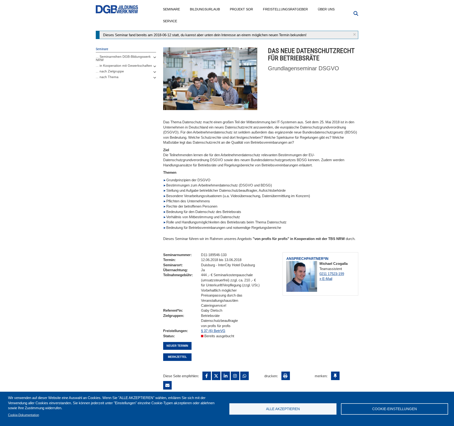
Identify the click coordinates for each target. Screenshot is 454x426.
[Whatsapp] (244, 376)
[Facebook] (206, 376)
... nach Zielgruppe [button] (110, 71)
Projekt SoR (241, 9)
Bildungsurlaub (205, 9)
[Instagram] (235, 376)
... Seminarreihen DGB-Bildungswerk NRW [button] (123, 58)
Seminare (171, 9)
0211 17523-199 (331, 274)
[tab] (126, 59)
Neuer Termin (177, 345)
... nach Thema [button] (107, 77)
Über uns (326, 9)
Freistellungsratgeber (285, 9)
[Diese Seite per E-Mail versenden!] (167, 385)
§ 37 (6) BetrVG (213, 331)
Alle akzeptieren (283, 409)
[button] (354, 34)
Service (170, 21)
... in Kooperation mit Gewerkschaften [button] (124, 65)
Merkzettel (177, 357)
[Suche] (356, 13)
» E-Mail (325, 279)
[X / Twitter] (216, 376)
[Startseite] (117, 9)
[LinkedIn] (225, 376)
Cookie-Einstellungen (394, 409)
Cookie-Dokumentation (23, 415)
